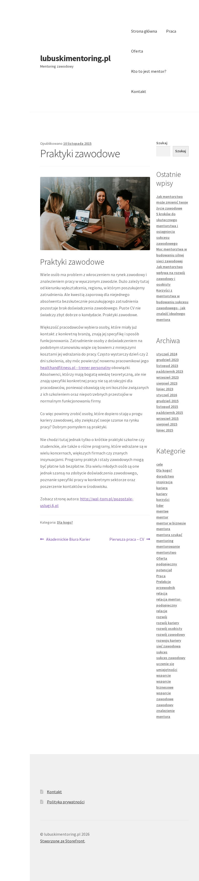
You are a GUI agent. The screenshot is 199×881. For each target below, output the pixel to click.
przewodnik (165, 587)
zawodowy (164, 705)
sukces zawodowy (170, 657)
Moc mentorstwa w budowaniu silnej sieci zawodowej (171, 255)
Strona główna (144, 31)
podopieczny (166, 564)
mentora (163, 528)
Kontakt (138, 91)
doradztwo (165, 476)
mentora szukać (169, 534)
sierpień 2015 (166, 424)
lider (160, 505)
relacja (161, 593)
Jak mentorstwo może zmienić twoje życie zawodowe (172, 202)
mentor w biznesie (171, 523)
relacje (161, 611)
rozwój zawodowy (170, 634)
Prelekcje (163, 581)
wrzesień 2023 (167, 377)
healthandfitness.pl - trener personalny (75, 367)
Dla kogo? (65, 522)
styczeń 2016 (166, 395)
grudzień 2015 (167, 401)
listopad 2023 (167, 365)
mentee (162, 511)
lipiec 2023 (164, 389)
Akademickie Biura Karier (68, 539)
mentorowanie (168, 546)
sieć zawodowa (168, 646)
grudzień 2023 (167, 359)
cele (159, 464)
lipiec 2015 (164, 430)
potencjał (164, 570)
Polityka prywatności (65, 801)
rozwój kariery (167, 622)
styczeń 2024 (166, 354)
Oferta (137, 51)
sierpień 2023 (166, 383)
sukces (161, 652)
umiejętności (166, 669)
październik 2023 (169, 371)
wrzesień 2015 (167, 418)
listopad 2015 (167, 406)
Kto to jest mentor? (148, 71)
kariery (161, 494)
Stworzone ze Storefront (62, 840)
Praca (171, 31)
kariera (162, 488)
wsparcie (163, 675)
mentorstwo (166, 552)
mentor (162, 517)
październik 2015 (169, 412)
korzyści (162, 499)
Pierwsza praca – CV (126, 539)
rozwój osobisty (169, 628)
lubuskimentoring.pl (75, 58)
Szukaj (161, 143)
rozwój (161, 617)
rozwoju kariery (168, 640)
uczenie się (165, 663)
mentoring (164, 540)
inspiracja (164, 482)
